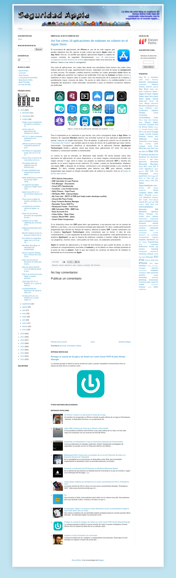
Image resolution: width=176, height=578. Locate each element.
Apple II (150, 94)
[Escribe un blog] (70, 261)
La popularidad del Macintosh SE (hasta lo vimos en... (31, 291)
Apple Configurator (145, 91)
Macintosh (154, 157)
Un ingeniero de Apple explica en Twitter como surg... (32, 187)
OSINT (141, 169)
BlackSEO (154, 103)
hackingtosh (143, 251)
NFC (145, 167)
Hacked (155, 134)
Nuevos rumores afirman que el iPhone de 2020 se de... (31, 255)
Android (142, 82)
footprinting (154, 244)
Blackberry (143, 106)
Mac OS (145, 151)
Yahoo (148, 216)
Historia (142, 136)
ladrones (155, 268)
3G (145, 77)
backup (155, 221)
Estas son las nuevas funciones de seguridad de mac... (32, 215)
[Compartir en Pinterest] (78, 261)
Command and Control (61, 143)
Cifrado (142, 113)
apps (74, 265)
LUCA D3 (22, 73)
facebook (151, 239)
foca (140, 244)
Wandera (97, 265)
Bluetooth (151, 106)
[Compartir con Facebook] (76, 261)
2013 (22, 350)
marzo (24, 323)
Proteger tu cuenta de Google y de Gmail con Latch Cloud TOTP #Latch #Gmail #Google (97, 522)
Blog (20, 28)
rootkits (141, 284)
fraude (151, 247)
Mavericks (142, 162)
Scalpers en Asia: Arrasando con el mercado (80, 535)
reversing (142, 282)
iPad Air (147, 260)
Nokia (150, 166)
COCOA (148, 108)
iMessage (149, 257)
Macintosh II (143, 159)
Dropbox (155, 120)
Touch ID (143, 202)
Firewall (144, 129)
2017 (22, 337)
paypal (156, 275)
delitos (152, 230)
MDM (141, 148)
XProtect (149, 214)
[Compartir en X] (73, 261)
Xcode (141, 216)
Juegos (155, 141)
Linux (150, 146)
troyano (142, 287)
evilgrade (155, 237)
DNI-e (141, 120)
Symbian (155, 195)
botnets (155, 223)
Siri (149, 188)
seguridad (86, 265)
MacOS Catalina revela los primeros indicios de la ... (32, 234)
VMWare (141, 204)
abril (24, 320)
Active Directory (151, 79)
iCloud (150, 254)
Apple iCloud (152, 99)
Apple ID (142, 94)
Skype (156, 188)
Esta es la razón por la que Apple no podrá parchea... (32, 276)
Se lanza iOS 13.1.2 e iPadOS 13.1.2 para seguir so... (30, 298)
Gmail (149, 132)
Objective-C (149, 169)
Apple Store (149, 96)
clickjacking (143, 225)
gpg (157, 246)
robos (148, 282)
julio (24, 310)
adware (126, 75)
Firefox (150, 127)
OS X (155, 166)
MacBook (144, 155)
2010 (22, 359)
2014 (22, 347)
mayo (24, 317)
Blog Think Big (24, 82)
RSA (149, 176)
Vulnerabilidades (146, 207)
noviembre (26, 116)
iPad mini (154, 260)
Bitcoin (147, 103)
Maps (156, 159)
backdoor (148, 221)
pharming (155, 277)
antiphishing (154, 219)
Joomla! (149, 141)
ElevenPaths (23, 71)
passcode (154, 273)
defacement (143, 230)
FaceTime (142, 125)
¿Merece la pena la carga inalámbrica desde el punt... (31, 146)
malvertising (142, 270)
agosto (25, 307)
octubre (25, 119)
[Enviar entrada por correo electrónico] (63, 262)
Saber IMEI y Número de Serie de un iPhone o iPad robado (86, 428)
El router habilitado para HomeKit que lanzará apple (31, 172)
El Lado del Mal (25, 85)
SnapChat (142, 190)
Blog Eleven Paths (26, 80)
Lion (156, 146)
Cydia (156, 118)
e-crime (155, 232)
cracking (142, 228)
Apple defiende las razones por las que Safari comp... (32, 180)
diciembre (26, 113)
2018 (22, 334)
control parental (152, 225)
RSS (20, 39)
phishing (142, 280)
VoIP (156, 204)
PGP (152, 171)
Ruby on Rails (144, 178)
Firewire (150, 129)
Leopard (142, 146)
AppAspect (68, 265)
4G (148, 77)
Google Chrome (145, 134)
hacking (154, 249)
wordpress (142, 289)
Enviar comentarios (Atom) (71, 346)
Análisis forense (145, 87)
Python (155, 174)
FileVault (150, 125)
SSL (156, 181)
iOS (156, 256)
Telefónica (147, 197)
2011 (22, 356)
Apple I (155, 91)
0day (141, 77)
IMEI (156, 136)
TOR (140, 197)
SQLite (147, 180)
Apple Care (154, 89)
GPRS (156, 129)
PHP (156, 171)
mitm (148, 273)
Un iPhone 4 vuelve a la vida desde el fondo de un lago (85, 415)
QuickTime (143, 176)
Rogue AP (154, 176)
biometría (142, 223)
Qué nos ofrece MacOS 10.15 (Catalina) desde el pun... (31, 269)
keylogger (142, 268)
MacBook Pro (144, 157)
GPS (140, 132)
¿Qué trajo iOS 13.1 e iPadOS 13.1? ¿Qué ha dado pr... (31, 283)
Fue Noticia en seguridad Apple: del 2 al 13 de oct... (31, 240)
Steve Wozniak (145, 195)
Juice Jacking (145, 143)
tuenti (150, 287)
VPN (147, 204)
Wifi (156, 209)
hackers (142, 249)
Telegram (155, 197)
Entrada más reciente (59, 342)
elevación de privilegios (148, 235)
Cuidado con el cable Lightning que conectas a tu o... (32, 223)
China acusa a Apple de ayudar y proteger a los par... (31, 201)
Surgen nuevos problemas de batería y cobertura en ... (32, 124)
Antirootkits (142, 84)
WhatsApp (143, 209)
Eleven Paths (151, 122)
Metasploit (154, 162)
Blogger (101, 560)
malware (79, 265)
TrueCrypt (150, 202)
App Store (143, 89)
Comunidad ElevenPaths (28, 78)
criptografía (154, 228)
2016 (22, 340)
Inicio (93, 342)
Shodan (141, 188)
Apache (155, 87)
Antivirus (155, 84)
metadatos (142, 273)
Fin (65, 495)
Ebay (140, 122)
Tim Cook (143, 200)
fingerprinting (153, 242)
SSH (152, 181)
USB (156, 202)
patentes (142, 275)
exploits (142, 239)
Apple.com (143, 101)
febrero (25, 326)
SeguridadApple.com (148, 185)
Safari (141, 183)
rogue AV (154, 282)
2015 (22, 343)
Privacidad (143, 173)
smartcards (154, 284)
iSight (156, 263)
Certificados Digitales (148, 110)
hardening (143, 254)
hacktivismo (154, 251)
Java (156, 139)
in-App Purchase (152, 266)
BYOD (151, 101)
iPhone (143, 263)
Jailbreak (143, 139)
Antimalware (152, 82)
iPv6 (151, 263)
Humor (150, 136)
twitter (156, 287)
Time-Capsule (153, 200)
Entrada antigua (125, 342)
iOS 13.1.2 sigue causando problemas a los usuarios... (32, 138)
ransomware (153, 280)
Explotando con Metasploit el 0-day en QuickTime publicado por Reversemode (93, 442)
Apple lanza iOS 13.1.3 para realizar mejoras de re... (32, 194)
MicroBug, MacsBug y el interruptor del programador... (31, 247)
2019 (22, 110)
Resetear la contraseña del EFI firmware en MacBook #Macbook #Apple (91, 468)
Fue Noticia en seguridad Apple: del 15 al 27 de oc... (31, 153)
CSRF (156, 108)
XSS (156, 214)
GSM (144, 132)
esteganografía (144, 237)
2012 (22, 353)
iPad (141, 259)
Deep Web (147, 120)
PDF (146, 171)
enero (24, 330)
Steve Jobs (153, 192)
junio (24, 313)
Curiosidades (144, 117)
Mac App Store (149, 148)
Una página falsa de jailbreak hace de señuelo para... (29, 165)
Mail (151, 159)
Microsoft (143, 164)
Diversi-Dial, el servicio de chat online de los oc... (32, 159)
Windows (143, 211)
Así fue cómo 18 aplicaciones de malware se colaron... (31, 131)
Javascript (142, 141)
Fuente (111, 129)
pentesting (143, 277)
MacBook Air (153, 155)
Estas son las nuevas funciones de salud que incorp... (32, 262)
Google (155, 132)
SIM (92, 265)
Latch (156, 144)
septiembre (26, 304)
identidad (142, 266)
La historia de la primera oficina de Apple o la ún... (31, 208)
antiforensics (143, 219)
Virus (152, 204)
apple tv (142, 221)
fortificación (143, 247)
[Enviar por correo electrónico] (68, 261)
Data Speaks (23, 75)
